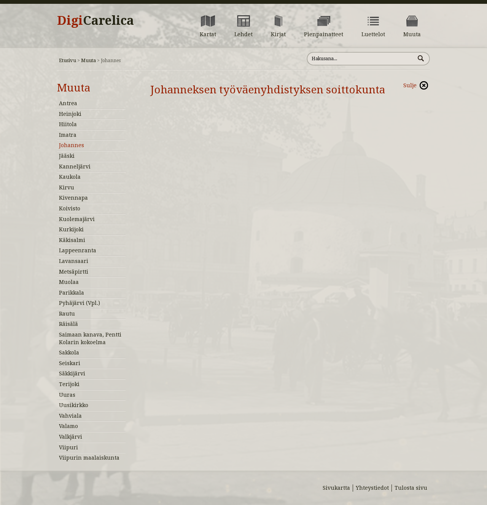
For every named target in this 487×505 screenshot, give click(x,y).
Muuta (88, 60)
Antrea (68, 103)
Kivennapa (73, 198)
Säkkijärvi (72, 373)
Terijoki (69, 384)
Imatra (67, 135)
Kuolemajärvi (77, 219)
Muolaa (69, 282)
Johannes (71, 145)
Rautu (67, 314)
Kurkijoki (71, 229)
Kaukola (70, 177)
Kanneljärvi (75, 167)
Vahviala (70, 416)
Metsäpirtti (73, 272)
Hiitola (68, 124)
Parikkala (71, 293)
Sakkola (69, 352)
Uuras (67, 395)
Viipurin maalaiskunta (89, 458)
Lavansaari (73, 261)
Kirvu (66, 187)
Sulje (410, 85)
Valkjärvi (70, 437)
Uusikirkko (73, 405)
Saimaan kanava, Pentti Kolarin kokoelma (90, 338)
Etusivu (67, 60)
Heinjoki (70, 114)
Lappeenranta (77, 250)
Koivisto (69, 208)
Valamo (68, 426)
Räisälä (68, 324)
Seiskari (69, 363)
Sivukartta (336, 488)
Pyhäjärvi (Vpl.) (79, 303)
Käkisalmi (72, 240)
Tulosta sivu (411, 488)
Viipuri (68, 447)
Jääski (67, 156)
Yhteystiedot (372, 488)
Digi (95, 20)
